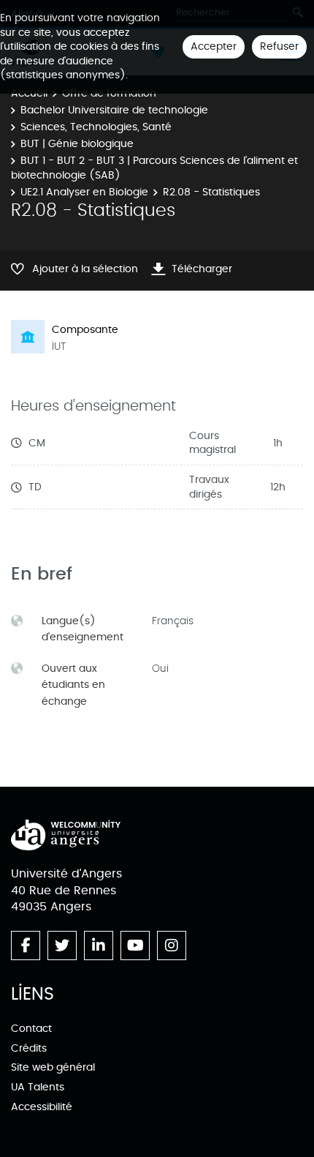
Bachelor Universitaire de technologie (114, 110)
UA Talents (37, 1087)
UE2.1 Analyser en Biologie (84, 192)
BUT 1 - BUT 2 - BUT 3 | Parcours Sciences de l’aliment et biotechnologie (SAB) (154, 168)
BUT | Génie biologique (77, 143)
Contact (31, 1028)
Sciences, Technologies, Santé (96, 127)
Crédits (29, 1048)
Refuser (279, 46)
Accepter (214, 46)
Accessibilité (41, 1107)
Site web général (53, 1067)
